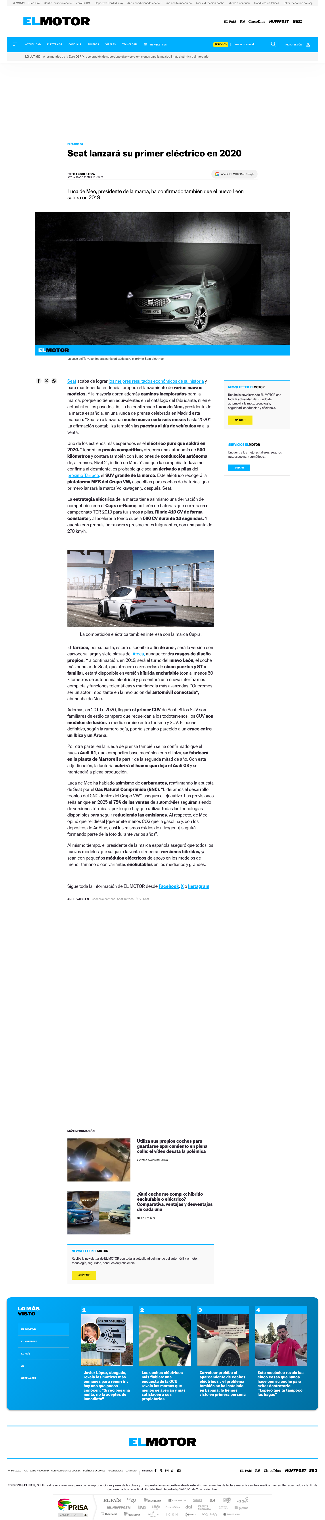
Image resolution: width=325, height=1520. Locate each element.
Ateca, (139, 654)
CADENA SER (28, 1378)
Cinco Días (172, 1507)
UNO (142, 1507)
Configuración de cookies (65, 1471)
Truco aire (33, 3)
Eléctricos (54, 44)
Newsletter (158, 44)
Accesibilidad (115, 1471)
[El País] (230, 21)
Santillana (154, 1500)
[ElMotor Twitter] (161, 1471)
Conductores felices (267, 3)
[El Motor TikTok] (172, 1471)
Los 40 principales (133, 1500)
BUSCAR (239, 467)
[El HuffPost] (279, 21)
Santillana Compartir (177, 1500)
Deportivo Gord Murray (109, 3)
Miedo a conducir (240, 3)
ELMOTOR (28, 1329)
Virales (110, 44)
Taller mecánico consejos (299, 3)
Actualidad (33, 44)
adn (225, 1500)
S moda (190, 1514)
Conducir (75, 44)
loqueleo (210, 1514)
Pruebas (93, 44)
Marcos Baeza (84, 174)
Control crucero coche (58, 3)
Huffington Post (117, 1507)
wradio (155, 1507)
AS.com (210, 1500)
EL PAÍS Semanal (205, 1507)
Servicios (221, 44)
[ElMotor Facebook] (156, 1471)
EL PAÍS (25, 1353)
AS (22, 1365)
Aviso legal (14, 1471)
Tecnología (130, 44)
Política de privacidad (36, 1471)
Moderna (131, 1514)
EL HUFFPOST (29, 1341)
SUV (138, 899)
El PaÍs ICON (172, 1514)
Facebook (169, 886)
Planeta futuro (221, 1507)
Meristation (231, 1514)
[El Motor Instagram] (166, 1471)
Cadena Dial (188, 1507)
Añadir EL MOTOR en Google (237, 174)
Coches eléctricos (103, 899)
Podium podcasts (153, 1514)
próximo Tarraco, (83, 475)
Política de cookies (94, 1471)
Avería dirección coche (210, 3)
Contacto (131, 1471)
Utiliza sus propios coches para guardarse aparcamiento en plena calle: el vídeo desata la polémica (172, 1146)
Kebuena (237, 1507)
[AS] (242, 21)
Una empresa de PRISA (73, 1504)
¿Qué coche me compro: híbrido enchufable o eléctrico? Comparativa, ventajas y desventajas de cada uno (175, 1201)
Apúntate (84, 1275)
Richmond (109, 1514)
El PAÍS (112, 1500)
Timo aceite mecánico (178, 3)
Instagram (198, 886)
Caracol (241, 1500)
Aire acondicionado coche (144, 3)
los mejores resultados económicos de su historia (156, 381)
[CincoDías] (257, 21)
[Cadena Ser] (297, 21)
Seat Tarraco (125, 899)
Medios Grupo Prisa (72, 1515)
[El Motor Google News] (179, 1471)
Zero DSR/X (83, 3)
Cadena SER (196, 1500)
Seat (71, 381)
